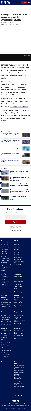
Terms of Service (16, 230)
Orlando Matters (5, 319)
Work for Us (4, 339)
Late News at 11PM (6, 321)
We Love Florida (18, 276)
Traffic (3, 274)
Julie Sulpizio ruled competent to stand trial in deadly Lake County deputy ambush (19, 178)
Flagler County (4, 251)
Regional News (19, 312)
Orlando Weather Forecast (18, 248)
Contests (4, 362)
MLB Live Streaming (19, 370)
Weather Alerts (18, 246)
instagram (15, 396)
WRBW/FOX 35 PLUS (6, 352)
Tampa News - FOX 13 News (19, 317)
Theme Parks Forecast (17, 253)
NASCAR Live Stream (19, 372)
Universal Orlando (5, 308)
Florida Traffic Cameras (4, 284)
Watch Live (24, 2)
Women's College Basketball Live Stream (18, 383)
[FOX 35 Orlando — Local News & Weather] (5, 2)
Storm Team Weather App (19, 262)
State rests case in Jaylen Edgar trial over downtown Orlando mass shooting (11, 147)
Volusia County (4, 262)
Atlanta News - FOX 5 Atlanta (19, 321)
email (21, 396)
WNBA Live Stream (19, 386)
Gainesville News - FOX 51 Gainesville (18, 314)
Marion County (4, 255)
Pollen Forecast (18, 257)
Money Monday (18, 291)
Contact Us (4, 335)
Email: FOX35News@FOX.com (20, 333)
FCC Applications (5, 358)
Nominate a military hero (6, 264)
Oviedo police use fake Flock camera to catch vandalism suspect (18, 198)
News (20, 22)
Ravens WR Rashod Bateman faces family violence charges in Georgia (11, 141)
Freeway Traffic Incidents (5, 281)
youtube (18, 396)
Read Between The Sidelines (19, 298)
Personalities (4, 337)
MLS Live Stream (18, 388)
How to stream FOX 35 (6, 331)
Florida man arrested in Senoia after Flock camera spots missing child (10, 154)
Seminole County (5, 260)
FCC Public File (4, 356)
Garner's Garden (18, 286)
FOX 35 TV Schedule (6, 315)
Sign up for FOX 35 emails (5, 343)
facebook (10, 396)
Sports (16, 296)
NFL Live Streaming (19, 365)
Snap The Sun (17, 264)
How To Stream (5, 314)
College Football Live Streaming (19, 368)
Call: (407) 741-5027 (19, 330)
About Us (4, 328)
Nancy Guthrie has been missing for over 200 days (11, 161)
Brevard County (5, 249)
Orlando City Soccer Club (19, 303)
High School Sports (19, 305)
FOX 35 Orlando (15, 22)
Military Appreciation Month (6, 267)
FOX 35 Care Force (18, 278)
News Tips (17, 328)
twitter (12, 396)
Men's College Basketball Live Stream (18, 379)
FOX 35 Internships (5, 341)
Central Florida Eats (6, 324)
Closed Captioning (5, 354)
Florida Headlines (5, 243)
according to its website (19, 106)
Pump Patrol (4, 276)
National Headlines (5, 248)
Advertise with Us (5, 349)
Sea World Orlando (5, 306)
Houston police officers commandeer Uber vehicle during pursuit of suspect (10, 134)
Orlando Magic (17, 301)
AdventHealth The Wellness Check (18, 282)
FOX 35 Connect (18, 338)
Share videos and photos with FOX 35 (19, 336)
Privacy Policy (17, 229)
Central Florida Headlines (4, 245)
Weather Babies (18, 279)
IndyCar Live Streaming (17, 374)
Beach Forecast (18, 256)
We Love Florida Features (5, 300)
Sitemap (3, 270)
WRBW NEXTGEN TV (6, 350)
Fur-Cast (16, 288)
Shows (3, 312)
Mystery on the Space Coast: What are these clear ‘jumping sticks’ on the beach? (19, 191)
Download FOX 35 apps (5, 346)
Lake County (4, 253)
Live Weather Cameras (17, 243)
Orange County (5, 256)
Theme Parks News (6, 302)
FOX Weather (17, 259)
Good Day (17, 274)
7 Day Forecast (18, 251)
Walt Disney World (5, 304)
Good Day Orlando (5, 317)
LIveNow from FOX (6, 323)
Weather (17, 241)
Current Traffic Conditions (4, 278)
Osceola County (5, 258)
